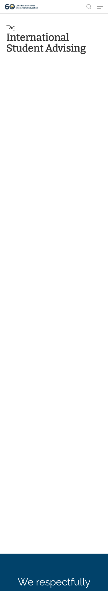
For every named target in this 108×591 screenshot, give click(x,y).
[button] (100, 6)
